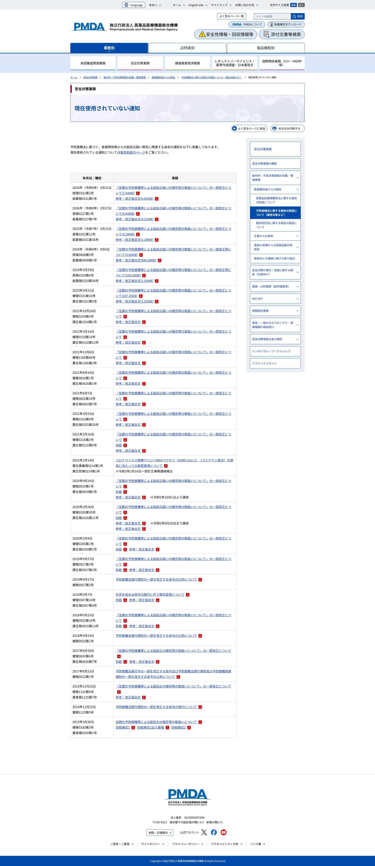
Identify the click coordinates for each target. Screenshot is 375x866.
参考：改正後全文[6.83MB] (134, 198)
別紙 (119, 445)
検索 (300, 16)
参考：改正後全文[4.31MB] (134, 219)
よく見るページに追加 (251, 128)
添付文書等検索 (286, 34)
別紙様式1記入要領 (150, 727)
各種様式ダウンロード (288, 24)
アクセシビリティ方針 (224, 844)
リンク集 (255, 844)
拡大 (301, 5)
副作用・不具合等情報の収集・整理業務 (125, 77)
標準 (293, 5)
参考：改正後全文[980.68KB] (136, 260)
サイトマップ (219, 5)
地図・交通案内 (158, 832)
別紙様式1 (123, 727)
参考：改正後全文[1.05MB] (134, 280)
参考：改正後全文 (128, 321)
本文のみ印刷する (289, 128)
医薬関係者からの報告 (163, 77)
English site (196, 5)
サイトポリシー (150, 844)
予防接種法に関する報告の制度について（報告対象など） (211, 77)
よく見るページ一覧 (231, 16)
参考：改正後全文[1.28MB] (134, 239)
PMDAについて (253, 24)
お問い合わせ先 (244, 5)
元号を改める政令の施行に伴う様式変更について (150, 594)
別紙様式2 (178, 727)
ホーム (177, 5)
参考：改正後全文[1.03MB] (134, 301)
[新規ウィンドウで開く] (204, 832)
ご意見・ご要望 (119, 844)
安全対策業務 (90, 77)
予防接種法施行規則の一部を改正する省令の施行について (156, 706)
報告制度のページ (132, 152)
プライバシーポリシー (185, 844)
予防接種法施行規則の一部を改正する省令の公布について (156, 579)
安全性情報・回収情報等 (229, 34)
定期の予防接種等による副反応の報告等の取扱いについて (156, 721)
